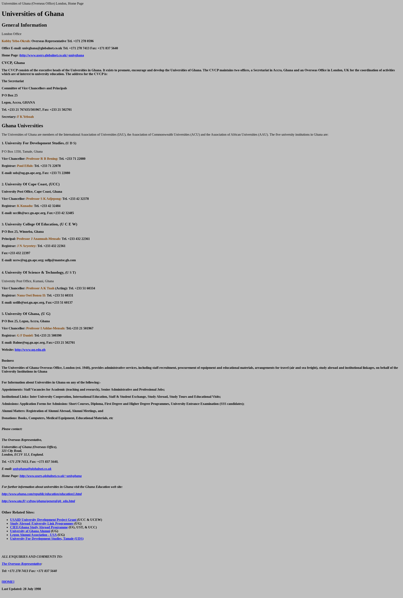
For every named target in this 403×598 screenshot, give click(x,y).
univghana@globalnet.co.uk (32, 469)
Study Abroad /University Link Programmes (41, 523)
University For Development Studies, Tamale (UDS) (47, 538)
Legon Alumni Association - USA (33, 535)
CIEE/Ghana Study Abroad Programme (39, 527)
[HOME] (8, 582)
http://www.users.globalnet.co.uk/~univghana (52, 55)
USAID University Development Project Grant (43, 519)
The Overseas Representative (21, 564)
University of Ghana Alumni (30, 531)
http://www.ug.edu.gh (30, 349)
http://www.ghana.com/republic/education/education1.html (42, 494)
